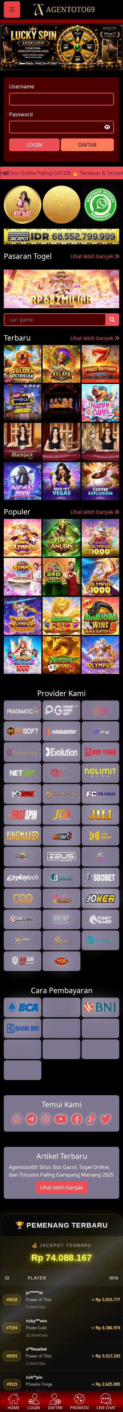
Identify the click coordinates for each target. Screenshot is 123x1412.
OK (61, 794)
